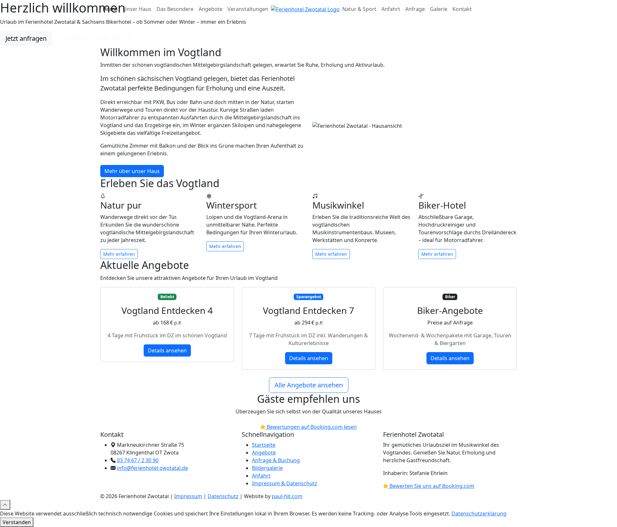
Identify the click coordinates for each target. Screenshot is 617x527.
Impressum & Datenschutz (284, 483)
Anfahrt (390, 9)
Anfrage (415, 9)
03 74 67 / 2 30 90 (137, 460)
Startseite (263, 444)
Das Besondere (174, 9)
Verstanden (17, 522)
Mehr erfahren (119, 254)
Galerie (438, 9)
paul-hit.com (287, 496)
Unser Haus (137, 9)
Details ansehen (167, 350)
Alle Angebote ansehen (308, 385)
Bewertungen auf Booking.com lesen (311, 426)
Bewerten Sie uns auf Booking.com (431, 485)
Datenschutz (223, 496)
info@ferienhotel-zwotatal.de (152, 467)
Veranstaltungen (248, 9)
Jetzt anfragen (26, 38)
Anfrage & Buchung (276, 460)
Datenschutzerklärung (479, 513)
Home (110, 9)
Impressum (188, 496)
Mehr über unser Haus (132, 171)
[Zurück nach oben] (5, 505)
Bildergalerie (267, 467)
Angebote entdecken (92, 38)
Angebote (210, 9)
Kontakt (462, 9)
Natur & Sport (359, 9)
